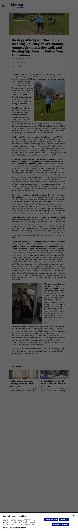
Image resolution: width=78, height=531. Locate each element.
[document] (39, 521)
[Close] (73, 515)
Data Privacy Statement (17, 527)
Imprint (5, 527)
